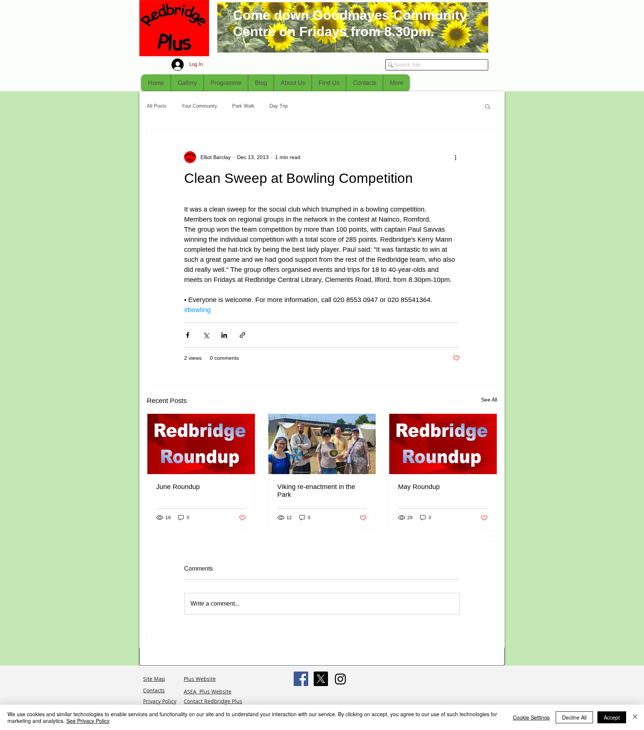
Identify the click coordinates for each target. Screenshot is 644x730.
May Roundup (419, 487)
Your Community (199, 106)
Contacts (154, 690)
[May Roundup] (443, 444)
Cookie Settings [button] (531, 717)
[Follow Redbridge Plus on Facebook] (301, 679)
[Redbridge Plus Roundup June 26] (201, 444)
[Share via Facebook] (187, 335)
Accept (612, 717)
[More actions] (455, 157)
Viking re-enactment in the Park (316, 490)
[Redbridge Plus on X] (320, 679)
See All (489, 400)
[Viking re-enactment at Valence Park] (322, 444)
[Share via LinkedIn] (224, 335)
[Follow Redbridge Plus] (340, 679)
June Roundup (178, 487)
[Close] (635, 717)
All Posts (157, 106)
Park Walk (243, 106)
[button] (487, 106)
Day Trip (278, 106)
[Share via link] (242, 335)
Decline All (574, 717)
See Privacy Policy (88, 720)
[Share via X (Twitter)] (205, 335)
